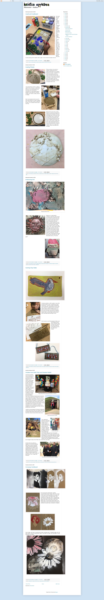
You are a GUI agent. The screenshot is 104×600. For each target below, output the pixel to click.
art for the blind (30, 173)
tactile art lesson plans (32, 264)
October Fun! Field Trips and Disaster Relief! (38, 372)
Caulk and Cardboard (32, 14)
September (67, 39)
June (66, 44)
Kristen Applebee (68, 64)
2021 (65, 20)
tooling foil (37, 264)
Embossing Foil (30, 179)
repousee (56, 263)
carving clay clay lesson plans (37, 366)
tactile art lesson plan (48, 62)
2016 (65, 54)
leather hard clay (48, 366)
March (66, 48)
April (66, 46)
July (66, 42)
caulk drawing (33, 62)
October (66, 38)
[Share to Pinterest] (49, 60)
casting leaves (41, 173)
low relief (52, 366)
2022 (65, 19)
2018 (65, 24)
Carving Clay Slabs (31, 268)
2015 (65, 55)
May (66, 45)
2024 (65, 16)
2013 (65, 58)
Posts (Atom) (32, 585)
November (67, 27)
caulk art (29, 62)
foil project (47, 263)
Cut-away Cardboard (32, 467)
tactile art (43, 62)
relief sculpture (56, 366)
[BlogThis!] (45, 60)
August (66, 41)
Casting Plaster (30, 67)
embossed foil (43, 263)
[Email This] (44, 60)
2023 (65, 17)
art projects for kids (36, 173)
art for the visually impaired (37, 263)
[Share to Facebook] (47, 60)
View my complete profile (67, 65)
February (66, 49)
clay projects (44, 366)
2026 (65, 13)
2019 (65, 23)
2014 (65, 57)
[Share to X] (46, 60)
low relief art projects (39, 62)
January (66, 51)
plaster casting (51, 173)
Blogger (56, 592)
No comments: (40, 60)
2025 (65, 14)
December (67, 26)
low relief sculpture (46, 173)
